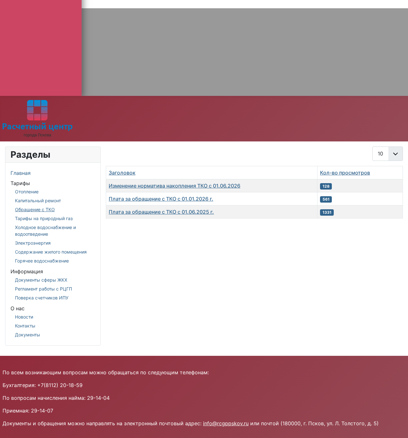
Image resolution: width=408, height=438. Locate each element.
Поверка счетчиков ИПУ (42, 297)
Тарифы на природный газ (44, 218)
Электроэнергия (33, 243)
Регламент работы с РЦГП (43, 288)
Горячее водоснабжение (42, 260)
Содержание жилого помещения (51, 252)
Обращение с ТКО (35, 209)
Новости (24, 317)
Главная (21, 173)
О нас (18, 308)
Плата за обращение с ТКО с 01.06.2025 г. (161, 212)
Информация (27, 271)
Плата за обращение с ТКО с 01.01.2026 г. (161, 199)
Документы (27, 334)
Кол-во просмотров (345, 172)
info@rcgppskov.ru (226, 423)
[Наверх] (397, 426)
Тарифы (20, 183)
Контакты (25, 325)
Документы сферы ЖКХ (41, 280)
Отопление (27, 191)
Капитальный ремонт (38, 200)
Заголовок (122, 172)
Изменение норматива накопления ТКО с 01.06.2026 (174, 186)
